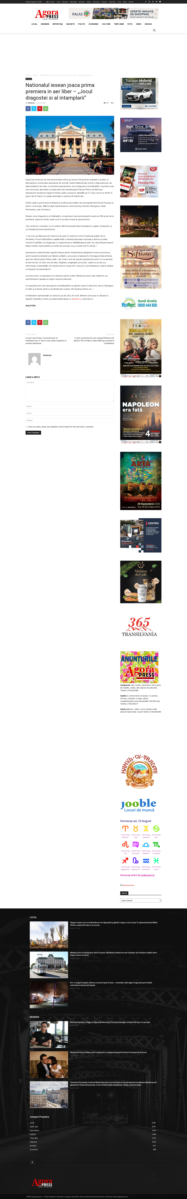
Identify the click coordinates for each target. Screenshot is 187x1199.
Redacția (31, 103)
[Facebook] (145, 1)
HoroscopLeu (125, 852)
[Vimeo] (156, 1)
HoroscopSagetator (125, 868)
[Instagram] (149, 1)
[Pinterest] (39, 108)
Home (28, 75)
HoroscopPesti (156, 868)
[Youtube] (160, 1)
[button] (154, 30)
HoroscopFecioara (135, 852)
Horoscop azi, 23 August (135, 821)
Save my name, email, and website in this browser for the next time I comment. (61, 427)
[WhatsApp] (45, 108)
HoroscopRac (156, 835)
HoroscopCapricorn (135, 868)
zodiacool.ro (147, 875)
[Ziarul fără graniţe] (47, 13)
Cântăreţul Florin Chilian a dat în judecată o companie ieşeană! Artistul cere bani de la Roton (108, 1052)
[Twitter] (153, 1)
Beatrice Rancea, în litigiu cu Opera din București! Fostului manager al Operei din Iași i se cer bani (110, 1022)
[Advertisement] (93, 52)
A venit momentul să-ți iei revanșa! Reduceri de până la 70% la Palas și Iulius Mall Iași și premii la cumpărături (94, 340)
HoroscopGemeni (146, 835)
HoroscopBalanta (146, 852)
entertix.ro (76, 299)
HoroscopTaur (135, 835)
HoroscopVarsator (146, 868)
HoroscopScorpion (156, 852)
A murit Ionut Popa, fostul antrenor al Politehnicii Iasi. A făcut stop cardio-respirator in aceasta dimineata (46, 340)
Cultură (35, 75)
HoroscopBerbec (125, 835)
